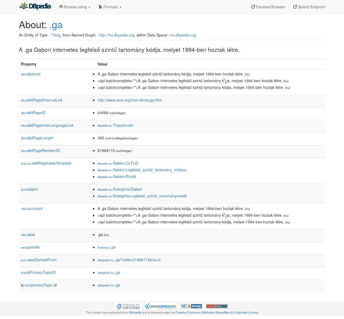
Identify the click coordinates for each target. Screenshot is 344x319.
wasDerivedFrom (39, 259)
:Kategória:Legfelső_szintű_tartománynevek (142, 195)
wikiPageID (33, 112)
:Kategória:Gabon (120, 189)
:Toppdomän (116, 125)
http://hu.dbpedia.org (116, 35)
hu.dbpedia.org (183, 35)
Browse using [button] (75, 6)
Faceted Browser (270, 6)
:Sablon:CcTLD (118, 163)
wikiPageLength (37, 137)
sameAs (30, 247)
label (28, 234)
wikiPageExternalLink (42, 100)
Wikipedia (135, 312)
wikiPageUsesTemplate (46, 163)
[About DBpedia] (35, 6)
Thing (55, 35)
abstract (30, 74)
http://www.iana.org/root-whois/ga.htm (130, 100)
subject (29, 189)
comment (32, 208)
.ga (56, 24)
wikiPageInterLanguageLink (47, 125)
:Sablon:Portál (117, 176)
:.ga (107, 247)
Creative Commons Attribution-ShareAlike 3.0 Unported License (216, 312)
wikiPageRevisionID (40, 150)
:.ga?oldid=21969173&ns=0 (129, 259)
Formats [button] (110, 6)
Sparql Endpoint (311, 6)
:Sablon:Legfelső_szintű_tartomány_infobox (142, 169)
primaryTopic (38, 285)
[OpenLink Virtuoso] (127, 306)
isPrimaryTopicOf (38, 272)
